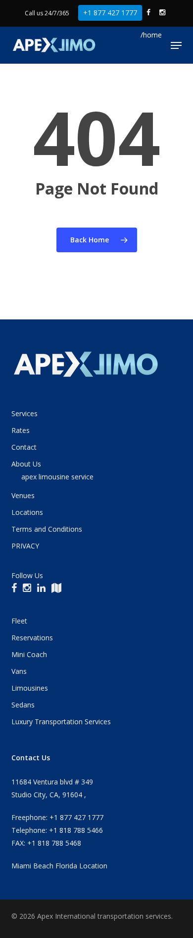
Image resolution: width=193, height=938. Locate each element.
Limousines (29, 688)
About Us (26, 464)
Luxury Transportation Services (61, 721)
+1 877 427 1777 (110, 12)
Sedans (23, 704)
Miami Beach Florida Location (59, 865)
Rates (20, 430)
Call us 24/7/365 (47, 13)
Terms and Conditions (46, 529)
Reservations (32, 637)
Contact (24, 447)
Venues (23, 495)
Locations (27, 512)
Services (24, 413)
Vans (19, 671)
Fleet (19, 620)
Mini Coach (29, 654)
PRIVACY (25, 545)
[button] (176, 45)
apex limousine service (57, 476)
